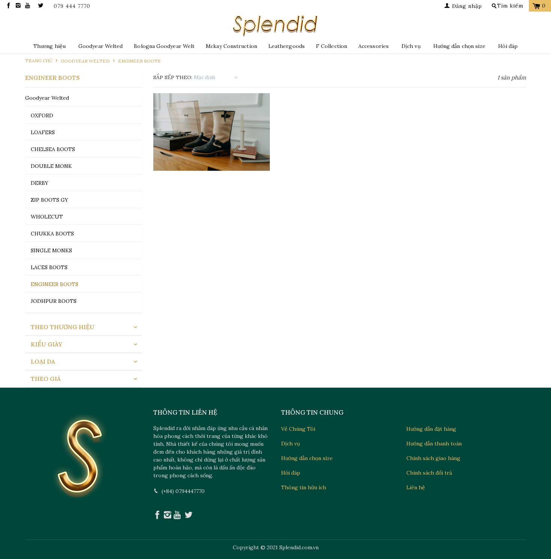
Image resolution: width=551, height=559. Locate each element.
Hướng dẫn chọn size (459, 46)
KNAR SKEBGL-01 (211, 132)
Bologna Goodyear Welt (164, 46)
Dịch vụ (411, 46)
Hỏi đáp (508, 46)
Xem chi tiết (211, 164)
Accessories (373, 46)
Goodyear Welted (100, 46)
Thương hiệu (49, 46)
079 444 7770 (72, 6)
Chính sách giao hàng (433, 458)
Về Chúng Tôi (298, 429)
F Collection (331, 46)
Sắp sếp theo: (172, 77)
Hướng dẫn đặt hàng (431, 429)
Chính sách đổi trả (429, 472)
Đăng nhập (466, 6)
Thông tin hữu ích (303, 487)
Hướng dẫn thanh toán (434, 443)
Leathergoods (286, 46)
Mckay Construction (231, 46)
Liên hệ (415, 487)
